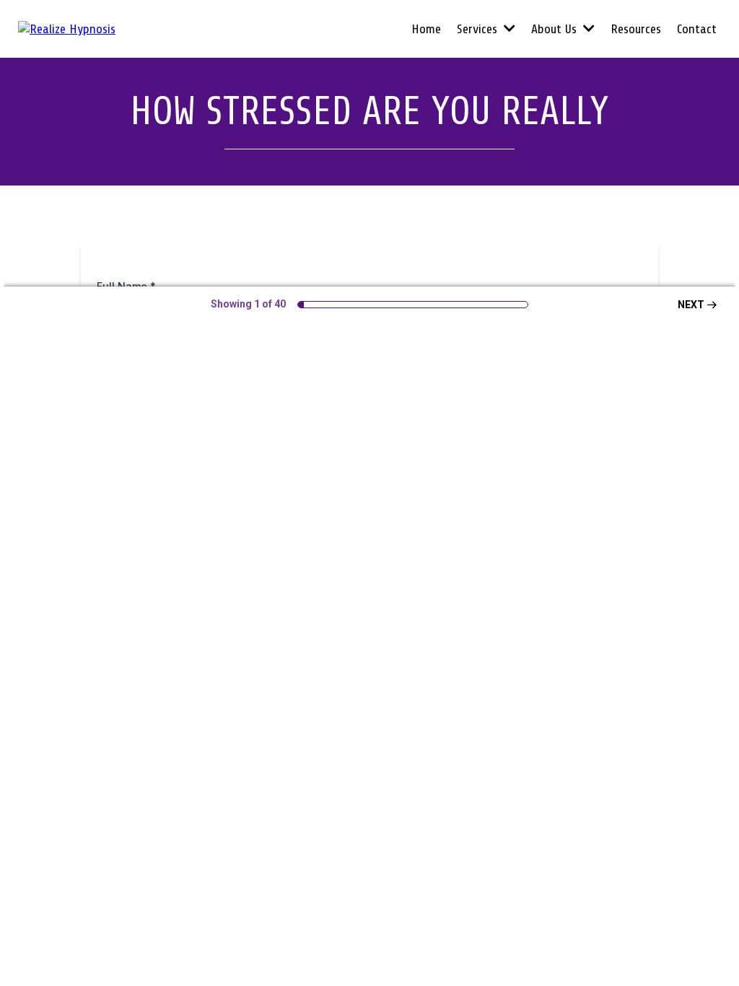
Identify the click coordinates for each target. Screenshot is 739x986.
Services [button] (479, 29)
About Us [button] (555, 29)
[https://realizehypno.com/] (66, 28)
